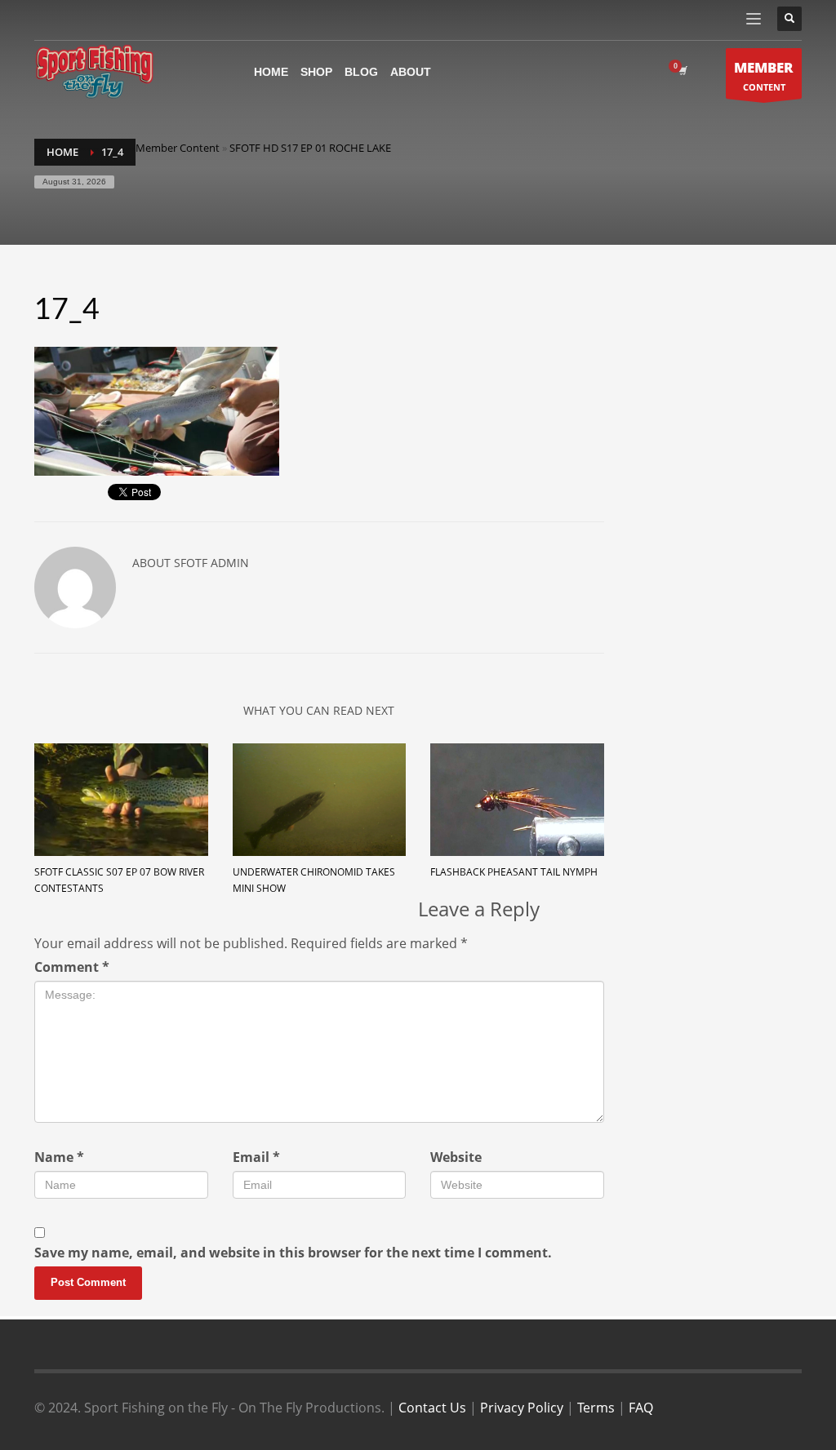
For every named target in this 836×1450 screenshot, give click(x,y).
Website (456, 1157)
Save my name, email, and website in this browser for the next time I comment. (293, 1253)
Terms (596, 1408)
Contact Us (432, 1408)
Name (59, 1157)
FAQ (641, 1408)
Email (256, 1157)
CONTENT (764, 75)
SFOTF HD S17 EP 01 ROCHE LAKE (310, 147)
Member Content (178, 147)
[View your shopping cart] (681, 71)
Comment (71, 967)
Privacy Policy (521, 1408)
